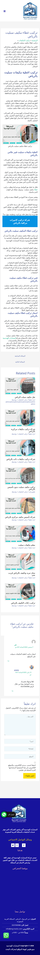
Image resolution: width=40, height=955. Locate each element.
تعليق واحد (32, 492)
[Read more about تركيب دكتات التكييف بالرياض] (20, 591)
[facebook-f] (25, 845)
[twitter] (13, 845)
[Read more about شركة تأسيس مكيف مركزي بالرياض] (20, 505)
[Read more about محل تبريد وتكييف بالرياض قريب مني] (20, 561)
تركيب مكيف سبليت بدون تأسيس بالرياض (21, 488)
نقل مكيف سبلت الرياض (25, 397)
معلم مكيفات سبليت (26, 545)
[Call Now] (4, 814)
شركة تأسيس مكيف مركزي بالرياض (20, 517)
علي (15, 645)
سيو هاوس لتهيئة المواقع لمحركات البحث (20, 949)
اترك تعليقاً (32, 400)
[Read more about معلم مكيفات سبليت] (20, 533)
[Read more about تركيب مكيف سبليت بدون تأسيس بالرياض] (20, 475)
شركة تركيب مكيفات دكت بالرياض (20, 459)
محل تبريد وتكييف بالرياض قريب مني (21, 574)
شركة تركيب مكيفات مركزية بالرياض (23, 430)
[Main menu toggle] (4, 11)
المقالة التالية (20, 362)
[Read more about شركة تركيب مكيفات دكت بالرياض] (20, 447)
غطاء (36, 189)
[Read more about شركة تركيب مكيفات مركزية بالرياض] (20, 418)
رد (8, 660)
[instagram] (18, 845)
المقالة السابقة (20, 356)
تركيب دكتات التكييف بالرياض (23, 603)
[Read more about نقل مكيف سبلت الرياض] (20, 385)
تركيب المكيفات (22, 400)
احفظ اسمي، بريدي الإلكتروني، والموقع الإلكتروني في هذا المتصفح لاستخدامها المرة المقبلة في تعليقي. (22, 767)
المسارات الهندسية (9, 338)
